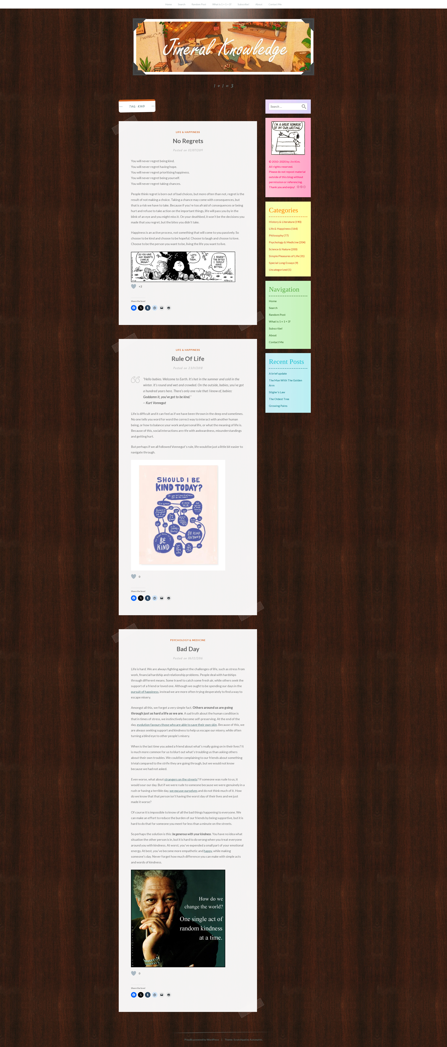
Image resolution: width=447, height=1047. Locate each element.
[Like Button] (133, 286)
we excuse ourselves (183, 791)
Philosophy (276, 235)
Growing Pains (278, 405)
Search (181, 4)
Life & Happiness (188, 132)
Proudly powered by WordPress (201, 1039)
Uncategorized (278, 269)
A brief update (278, 373)
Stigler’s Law (277, 392)
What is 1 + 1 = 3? (222, 4)
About (258, 4)
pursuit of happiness (145, 692)
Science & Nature (279, 249)
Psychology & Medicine (188, 640)
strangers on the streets (180, 779)
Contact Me (275, 4)
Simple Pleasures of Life (284, 256)
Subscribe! (243, 4)
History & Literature (281, 221)
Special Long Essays (281, 262)
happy (208, 851)
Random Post (199, 4)
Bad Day (188, 648)
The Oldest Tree (279, 399)
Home (168, 4)
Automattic (256, 1039)
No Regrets (188, 140)
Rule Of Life (187, 358)
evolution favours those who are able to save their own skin (177, 725)
